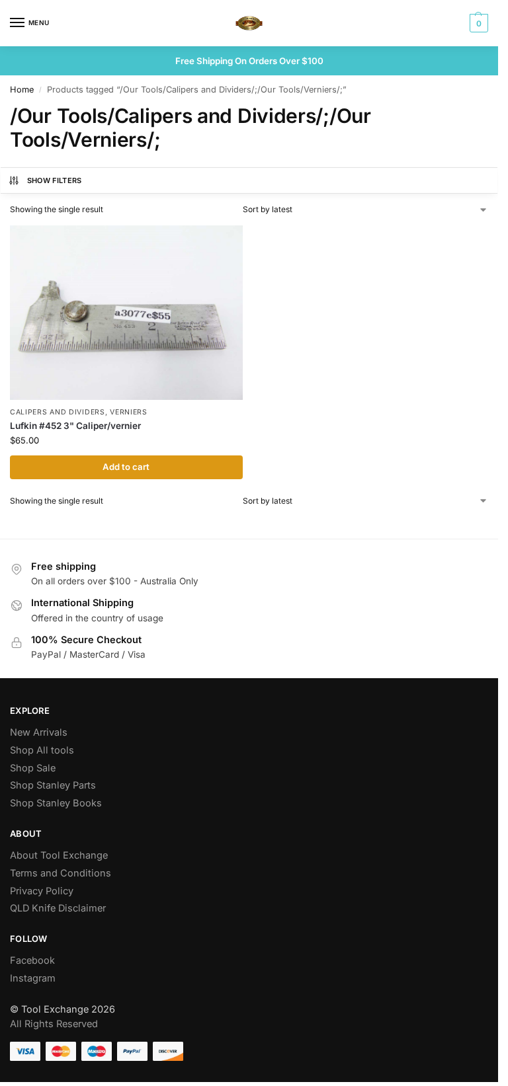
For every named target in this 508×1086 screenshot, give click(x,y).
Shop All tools (42, 750)
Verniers (129, 412)
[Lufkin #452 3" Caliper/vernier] (126, 312)
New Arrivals (38, 732)
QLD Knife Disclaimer (58, 908)
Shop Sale (33, 768)
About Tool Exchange (59, 855)
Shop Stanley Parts (53, 785)
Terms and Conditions (60, 873)
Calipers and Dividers (57, 412)
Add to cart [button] (126, 466)
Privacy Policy (41, 891)
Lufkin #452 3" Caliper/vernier (75, 425)
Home (22, 90)
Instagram (33, 978)
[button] (477, 23)
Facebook (32, 960)
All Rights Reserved (54, 1024)
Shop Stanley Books (56, 803)
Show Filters (54, 180)
